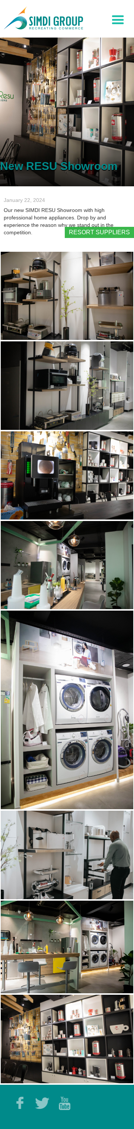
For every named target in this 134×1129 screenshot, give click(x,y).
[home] (41, 17)
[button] (118, 18)
